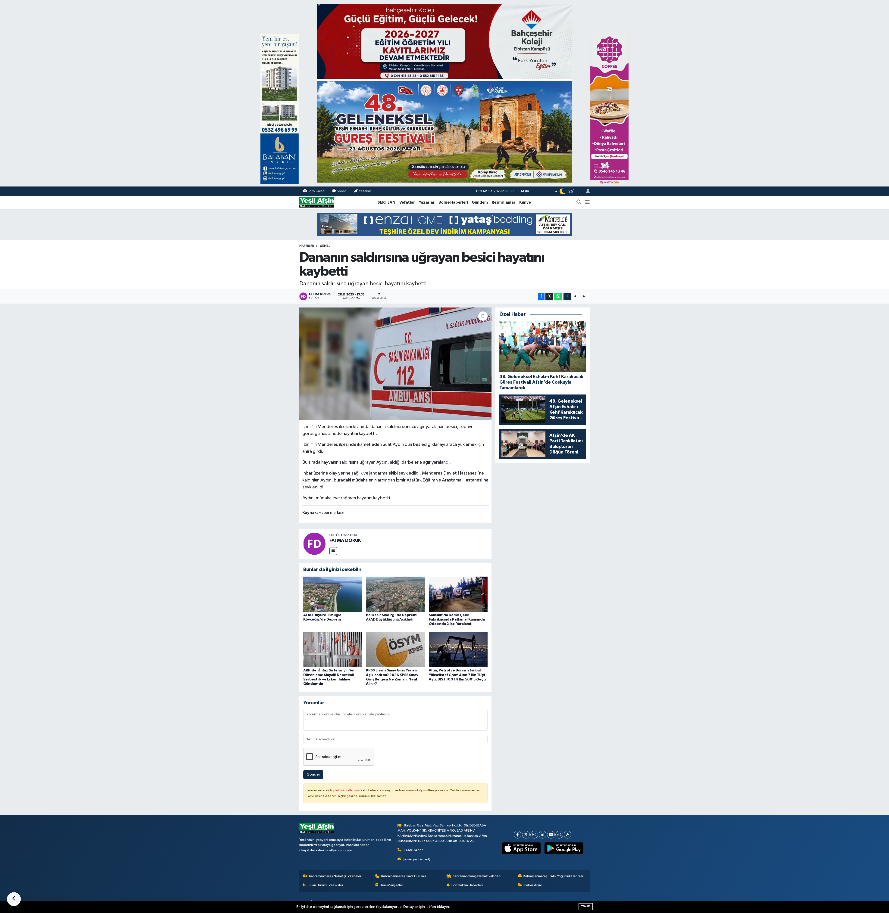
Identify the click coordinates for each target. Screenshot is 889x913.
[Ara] (579, 202)
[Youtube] (551, 834)
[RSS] (567, 834)
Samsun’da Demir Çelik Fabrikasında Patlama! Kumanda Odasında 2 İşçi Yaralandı (457, 619)
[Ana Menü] (587, 202)
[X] (526, 834)
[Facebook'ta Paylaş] (541, 296)
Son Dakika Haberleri (467, 885)
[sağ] (609, 109)
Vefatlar (407, 202)
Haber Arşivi (533, 885)
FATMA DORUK (345, 540)
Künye (525, 202)
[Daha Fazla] (567, 296)
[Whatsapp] (559, 834)
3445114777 (413, 850)
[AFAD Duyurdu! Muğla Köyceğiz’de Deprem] (332, 594)
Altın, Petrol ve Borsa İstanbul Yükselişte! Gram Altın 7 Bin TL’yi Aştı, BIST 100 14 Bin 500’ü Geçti (457, 674)
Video (341, 191)
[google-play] (564, 848)
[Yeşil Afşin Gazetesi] (316, 202)
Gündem (480, 202)
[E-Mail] (333, 551)
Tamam (585, 906)
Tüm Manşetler (391, 885)
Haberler (306, 246)
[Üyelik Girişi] (586, 191)
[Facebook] (517, 834)
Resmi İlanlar (503, 202)
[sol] (279, 109)
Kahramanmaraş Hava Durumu (403, 876)
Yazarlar (365, 191)
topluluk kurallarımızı (345, 790)
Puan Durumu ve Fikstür (326, 885)
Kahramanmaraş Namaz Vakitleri (477, 876)
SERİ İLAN (386, 202)
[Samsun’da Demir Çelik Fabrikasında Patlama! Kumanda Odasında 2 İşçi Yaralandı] (458, 594)
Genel (325, 246)
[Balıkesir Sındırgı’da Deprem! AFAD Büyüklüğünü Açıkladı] (395, 594)
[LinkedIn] (542, 834)
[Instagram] (534, 834)
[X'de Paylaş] (549, 296)
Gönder (313, 774)
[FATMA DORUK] (314, 544)
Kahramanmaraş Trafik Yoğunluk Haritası (553, 876)
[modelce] (444, 224)
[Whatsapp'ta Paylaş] (558, 296)
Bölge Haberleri (453, 202)
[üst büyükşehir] (444, 93)
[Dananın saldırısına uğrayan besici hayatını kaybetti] (395, 363)
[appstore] (521, 848)
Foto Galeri (316, 191)
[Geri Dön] (14, 899)
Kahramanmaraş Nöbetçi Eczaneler (335, 876)
